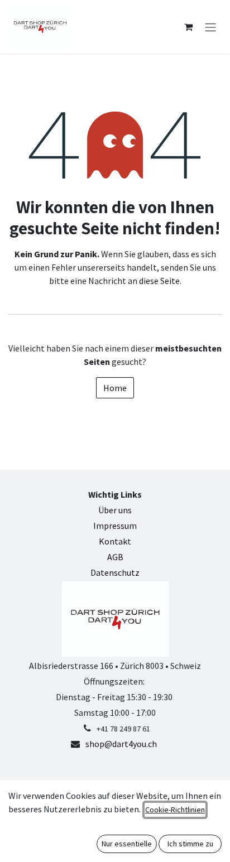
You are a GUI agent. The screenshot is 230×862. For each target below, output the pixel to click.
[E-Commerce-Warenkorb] (188, 27)
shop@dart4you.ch (121, 743)
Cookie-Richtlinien (175, 810)
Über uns (115, 510)
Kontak (113, 541)
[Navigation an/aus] (210, 26)
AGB (115, 556)
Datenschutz (115, 572)
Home (115, 387)
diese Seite (159, 280)
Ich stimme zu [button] (190, 844)
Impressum (115, 525)
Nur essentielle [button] (127, 844)
